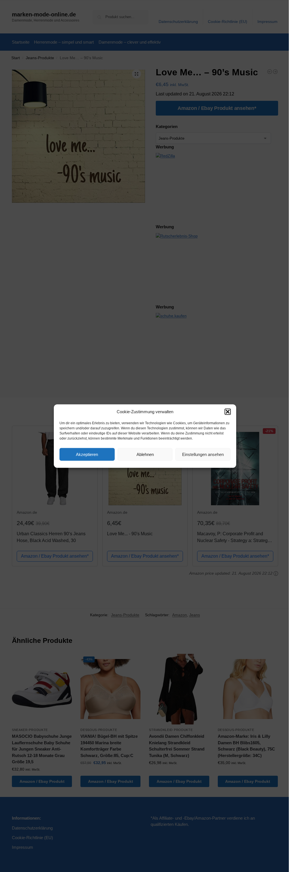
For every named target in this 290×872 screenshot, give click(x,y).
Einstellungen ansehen (203, 454)
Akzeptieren (87, 454)
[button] (228, 412)
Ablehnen (145, 454)
